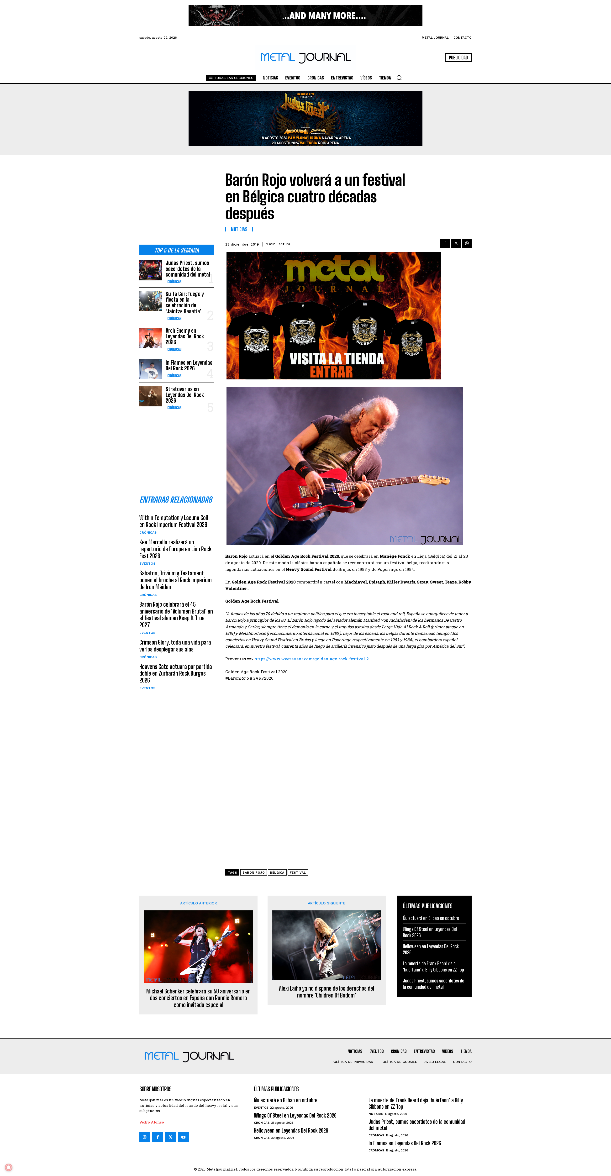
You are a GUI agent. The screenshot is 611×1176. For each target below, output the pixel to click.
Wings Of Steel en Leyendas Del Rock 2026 (295, 1115)
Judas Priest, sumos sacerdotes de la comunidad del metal (188, 269)
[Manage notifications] (8, 1167)
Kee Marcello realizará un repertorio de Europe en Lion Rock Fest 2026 (175, 549)
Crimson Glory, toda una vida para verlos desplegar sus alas (175, 646)
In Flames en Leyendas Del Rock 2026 (189, 365)
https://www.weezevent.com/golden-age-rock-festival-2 (311, 659)
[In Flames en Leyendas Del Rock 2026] (150, 369)
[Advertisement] (176, 203)
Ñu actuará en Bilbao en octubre (431, 918)
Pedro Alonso (151, 1122)
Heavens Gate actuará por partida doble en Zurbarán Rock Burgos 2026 (175, 673)
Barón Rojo (253, 872)
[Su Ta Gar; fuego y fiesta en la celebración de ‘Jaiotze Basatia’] (150, 301)
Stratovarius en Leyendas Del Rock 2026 (185, 395)
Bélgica (277, 872)
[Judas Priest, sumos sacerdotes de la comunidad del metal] (150, 270)
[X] (456, 243)
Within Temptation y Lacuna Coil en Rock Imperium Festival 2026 (173, 521)
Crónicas (174, 282)
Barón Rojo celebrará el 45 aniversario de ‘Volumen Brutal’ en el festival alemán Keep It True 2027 (176, 614)
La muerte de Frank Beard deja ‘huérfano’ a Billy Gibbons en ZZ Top (416, 1103)
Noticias (239, 229)
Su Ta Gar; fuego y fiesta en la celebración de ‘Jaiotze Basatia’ (185, 303)
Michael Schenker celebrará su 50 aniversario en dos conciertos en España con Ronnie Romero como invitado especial (198, 998)
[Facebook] (445, 243)
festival (298, 872)
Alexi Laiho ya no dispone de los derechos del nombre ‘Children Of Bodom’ (326, 992)
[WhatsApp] (467, 243)
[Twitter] (170, 1137)
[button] (399, 77)
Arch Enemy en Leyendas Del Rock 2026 (185, 336)
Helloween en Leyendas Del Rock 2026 (291, 1130)
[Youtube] (183, 1137)
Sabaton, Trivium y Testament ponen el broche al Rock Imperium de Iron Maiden (175, 580)
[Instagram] (144, 1137)
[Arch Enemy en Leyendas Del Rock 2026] (150, 338)
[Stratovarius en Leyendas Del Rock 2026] (150, 396)
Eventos (147, 563)
